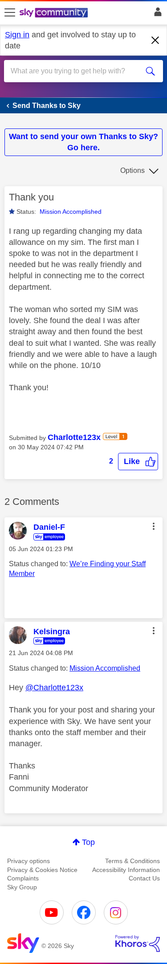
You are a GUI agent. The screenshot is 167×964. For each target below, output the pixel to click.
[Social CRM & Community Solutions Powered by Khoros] (137, 943)
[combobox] (75, 71)
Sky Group (22, 887)
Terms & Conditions (132, 860)
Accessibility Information (126, 869)
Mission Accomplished (71, 211)
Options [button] (132, 170)
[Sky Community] (55, 13)
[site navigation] (9, 13)
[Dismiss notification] (155, 40)
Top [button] (88, 842)
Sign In (156, 14)
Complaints (23, 878)
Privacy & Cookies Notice (42, 869)
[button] (138, 461)
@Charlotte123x (54, 687)
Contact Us (144, 878)
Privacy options (28, 860)
